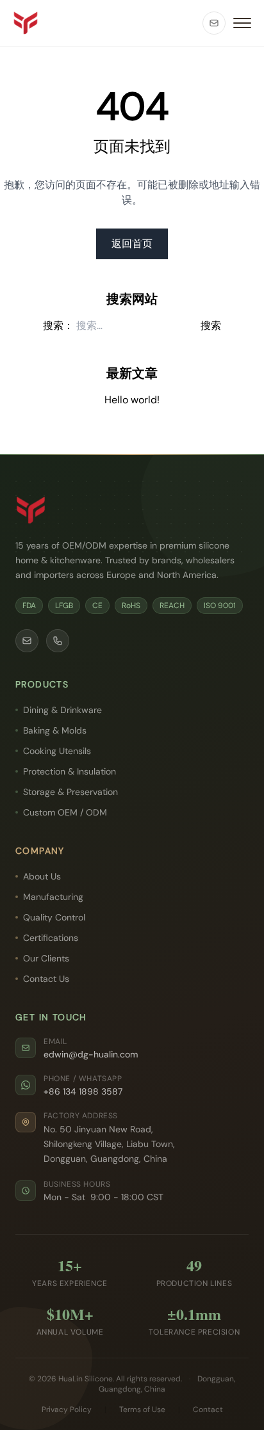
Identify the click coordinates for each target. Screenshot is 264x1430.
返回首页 (132, 243)
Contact (208, 1409)
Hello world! (132, 399)
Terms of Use (142, 1409)
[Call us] (57, 640)
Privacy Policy (67, 1409)
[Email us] (214, 23)
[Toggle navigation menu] (242, 23)
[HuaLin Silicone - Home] (25, 23)
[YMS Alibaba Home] (30, 510)
